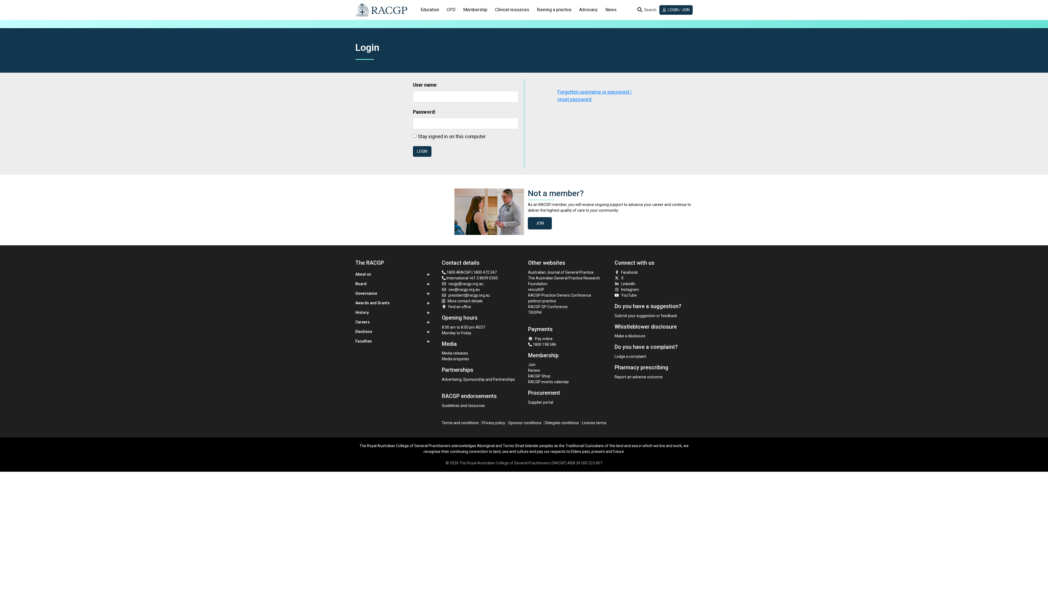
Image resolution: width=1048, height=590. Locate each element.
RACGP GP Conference (548, 307)
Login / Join (678, 10)
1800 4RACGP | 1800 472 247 (471, 272)
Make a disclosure (630, 336)
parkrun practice (542, 301)
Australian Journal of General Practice (561, 272)
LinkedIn (628, 284)
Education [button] (430, 9)
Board (361, 284)
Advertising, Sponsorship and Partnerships (478, 379)
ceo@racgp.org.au (464, 289)
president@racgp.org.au (469, 295)
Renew (534, 370)
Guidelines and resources (463, 405)
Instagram (630, 289)
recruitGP (536, 289)
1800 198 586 (544, 344)
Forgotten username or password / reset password (595, 95)
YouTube (629, 295)
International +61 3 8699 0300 (472, 278)
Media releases (455, 353)
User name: (425, 85)
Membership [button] (475, 9)
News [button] (611, 9)
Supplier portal (540, 402)
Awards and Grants (372, 303)
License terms (594, 423)
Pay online (544, 339)
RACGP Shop (539, 376)
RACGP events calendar (548, 382)
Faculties (363, 341)
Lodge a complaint (630, 356)
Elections (363, 331)
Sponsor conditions (524, 423)
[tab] (430, 9)
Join (540, 223)
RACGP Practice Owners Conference (559, 295)
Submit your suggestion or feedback (646, 316)
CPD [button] (451, 9)
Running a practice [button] (554, 9)
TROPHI (534, 312)
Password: (424, 112)
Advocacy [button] (588, 9)
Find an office (459, 307)
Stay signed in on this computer (452, 136)
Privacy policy (493, 423)
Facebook (629, 272)
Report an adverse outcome (639, 377)
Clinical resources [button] (512, 9)
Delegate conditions (562, 423)
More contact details (465, 301)
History (362, 312)
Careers (362, 322)
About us (363, 274)
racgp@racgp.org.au (465, 284)
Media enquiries (455, 359)
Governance (366, 293)
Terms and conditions (460, 423)
